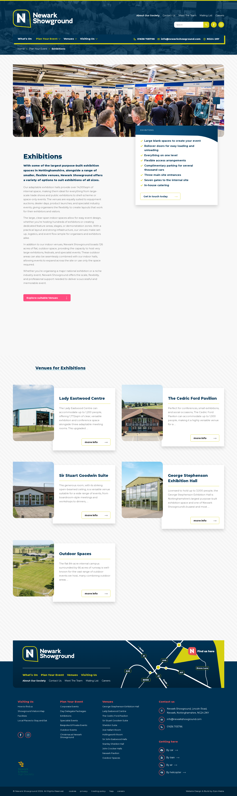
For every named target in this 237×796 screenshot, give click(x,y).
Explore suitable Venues (42, 297)
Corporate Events (69, 706)
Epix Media (218, 791)
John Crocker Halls (112, 748)
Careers (220, 15)
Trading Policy (98, 791)
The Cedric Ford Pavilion (115, 716)
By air (169, 764)
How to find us (25, 706)
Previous (20, 100)
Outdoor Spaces (111, 758)
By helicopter (173, 772)
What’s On (25, 38)
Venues (69, 38)
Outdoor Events (68, 730)
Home (21, 48)
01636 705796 (146, 39)
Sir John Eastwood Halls (114, 739)
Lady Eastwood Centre (114, 711)
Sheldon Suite (109, 725)
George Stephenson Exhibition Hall (120, 706)
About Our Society (147, 15)
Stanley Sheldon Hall (113, 744)
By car (169, 750)
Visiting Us (87, 38)
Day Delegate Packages (73, 711)
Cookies (72, 791)
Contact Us (169, 15)
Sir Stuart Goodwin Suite (115, 720)
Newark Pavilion (110, 753)
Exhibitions (65, 716)
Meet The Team (187, 15)
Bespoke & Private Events (73, 725)
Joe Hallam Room (111, 730)
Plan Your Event (46, 38)
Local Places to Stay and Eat (32, 720)
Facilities (22, 716)
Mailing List (206, 15)
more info (97, 443)
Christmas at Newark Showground (71, 736)
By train (170, 757)
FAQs (111, 791)
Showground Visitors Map (31, 711)
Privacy (84, 791)
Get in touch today (155, 196)
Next (216, 100)
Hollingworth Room (112, 734)
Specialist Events (69, 720)
